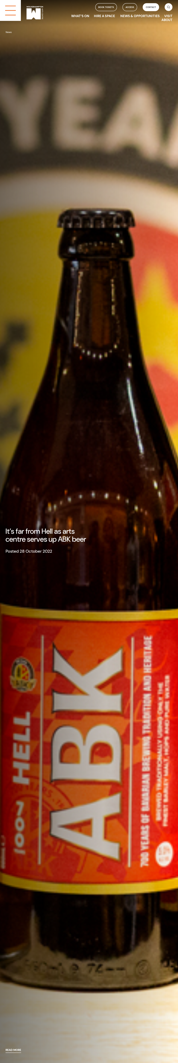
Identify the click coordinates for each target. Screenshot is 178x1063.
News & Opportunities (140, 16)
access (130, 7)
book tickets (106, 7)
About (166, 20)
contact (151, 7)
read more (13, 1050)
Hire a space (105, 16)
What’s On (80, 16)
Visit (168, 16)
